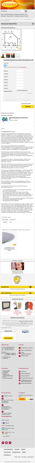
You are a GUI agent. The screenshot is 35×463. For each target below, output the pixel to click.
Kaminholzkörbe (30, 323)
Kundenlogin (6, 372)
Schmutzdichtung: (8, 91)
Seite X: (6, 82)
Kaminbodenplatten (7, 19)
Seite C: (6, 76)
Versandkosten (23, 67)
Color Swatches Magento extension (11, 461)
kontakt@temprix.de (17, 272)
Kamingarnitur (18, 323)
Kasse (4, 377)
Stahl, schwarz (15, 19)
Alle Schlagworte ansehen (6, 327)
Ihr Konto (5, 373)
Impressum (5, 358)
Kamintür (23, 449)
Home (1, 19)
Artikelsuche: (4, 11)
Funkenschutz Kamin (29, 320)
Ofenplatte (15, 324)
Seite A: (6, 71)
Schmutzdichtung (21, 324)
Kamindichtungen (16, 452)
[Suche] (25, 11)
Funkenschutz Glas (20, 320)
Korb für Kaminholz (9, 324)
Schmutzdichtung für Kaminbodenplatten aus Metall (9, 249)
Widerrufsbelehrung (25, 373)
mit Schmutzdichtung (22, 90)
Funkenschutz (14, 320)
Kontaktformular (6, 357)
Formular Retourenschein (27, 378)
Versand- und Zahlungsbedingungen (8, 375)
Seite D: (6, 79)
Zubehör (24, 452)
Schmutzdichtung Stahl (10, 325)
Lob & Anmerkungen (7, 378)
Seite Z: (6, 88)
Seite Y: (6, 85)
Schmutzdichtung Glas (28, 324)
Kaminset (4, 324)
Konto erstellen (6, 370)
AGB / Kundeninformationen (26, 353)
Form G (21, 19)
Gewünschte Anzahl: (26, 103)
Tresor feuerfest (18, 325)
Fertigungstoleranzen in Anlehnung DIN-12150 (26, 381)
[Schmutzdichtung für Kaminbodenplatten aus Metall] (9, 238)
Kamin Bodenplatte (5, 323)
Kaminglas (24, 323)
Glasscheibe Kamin (26, 322)
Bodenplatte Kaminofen (6, 320)
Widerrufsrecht (24, 355)
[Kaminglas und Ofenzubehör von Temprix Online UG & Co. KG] (10, 4)
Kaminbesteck (12, 323)
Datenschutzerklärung (26, 350)
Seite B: (6, 73)
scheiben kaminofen (25, 325)
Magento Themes (27, 461)
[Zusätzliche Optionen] (25, 330)
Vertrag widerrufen (25, 375)
